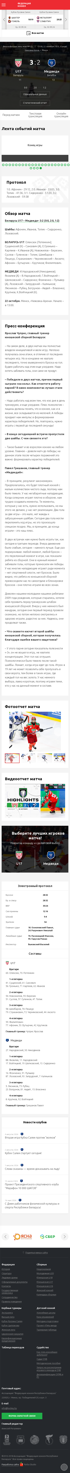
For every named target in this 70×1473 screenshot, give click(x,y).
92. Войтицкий (25, 1099)
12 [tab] (39, 165)
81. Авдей (26, 1089)
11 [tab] (36, 165)
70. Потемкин (27, 973)
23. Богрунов (13, 1089)
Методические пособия (48, 1363)
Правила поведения (12, 1301)
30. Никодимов (32, 1050)
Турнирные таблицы (46, 1330)
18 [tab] (58, 165)
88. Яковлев (12, 1060)
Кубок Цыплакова (10, 1325)
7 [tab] (23, 165)
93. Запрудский (30, 1076)
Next (65, 19)
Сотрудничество (10, 1297)
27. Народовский (14, 1050)
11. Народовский (28, 1060)
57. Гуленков (25, 999)
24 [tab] (37, 168)
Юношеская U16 (45, 1286)
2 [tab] (6, 165)
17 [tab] (55, 165)
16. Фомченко (13, 1073)
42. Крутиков (40, 1025)
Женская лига (8, 1330)
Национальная (44, 1269)
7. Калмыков (45, 1076)
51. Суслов (11, 999)
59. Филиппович (14, 1022)
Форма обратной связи (21, 1416)
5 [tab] (16, 165)
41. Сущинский (13, 983)
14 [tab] (45, 165)
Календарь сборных (46, 1294)
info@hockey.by (9, 1408)
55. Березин (29, 996)
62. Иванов (39, 986)
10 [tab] (32, 165)
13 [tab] (42, 165)
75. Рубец (24, 1086)
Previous (4, 19)
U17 (18, 71)
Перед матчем (11, 114)
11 (20, 80)
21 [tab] (68, 165)
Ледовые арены (10, 1277)
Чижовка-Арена (32, 50)
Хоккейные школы (46, 1313)
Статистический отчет (35, 103)
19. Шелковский (30, 1063)
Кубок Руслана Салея (12, 1321)
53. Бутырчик (26, 1025)
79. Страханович (14, 1012)
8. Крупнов (11, 1099)
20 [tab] (65, 165)
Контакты (6, 1286)
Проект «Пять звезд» (47, 1325)
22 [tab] (31, 168)
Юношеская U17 (45, 1282)
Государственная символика (10, 1291)
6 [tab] (19, 165)
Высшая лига (8, 1317)
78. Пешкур (28, 1009)
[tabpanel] (36, 148)
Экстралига (7, 1313)
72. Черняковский (33, 1012)
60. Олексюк (12, 973)
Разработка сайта (10, 1464)
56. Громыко (12, 986)
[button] (58, 731)
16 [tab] (52, 165)
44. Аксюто (50, 1012)
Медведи (51, 71)
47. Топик (37, 999)
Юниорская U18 (44, 1277)
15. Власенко (39, 1089)
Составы (35, 953)
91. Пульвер (28, 1073)
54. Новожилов (14, 996)
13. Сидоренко (47, 1063)
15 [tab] (49, 165)
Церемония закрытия (12, 1334)
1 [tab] (3, 165)
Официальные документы (15, 1282)
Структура (6, 1273)
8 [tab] (26, 165)
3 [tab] (10, 165)
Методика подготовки (47, 1321)
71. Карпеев (26, 986)
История (6, 1269)
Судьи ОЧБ (42, 1359)
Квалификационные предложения (12, 1339)
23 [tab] (34, 168)
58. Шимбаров (13, 1009)
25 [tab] (41, 168)
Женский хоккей (45, 1290)
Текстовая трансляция (35, 115)
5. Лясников (12, 1086)
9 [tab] (29, 165)
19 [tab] (62, 165)
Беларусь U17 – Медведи (21, 220)
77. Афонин (12, 1025)
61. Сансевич (29, 983)
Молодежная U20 (45, 1273)
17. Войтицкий (13, 1063)
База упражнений (45, 1317)
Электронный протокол (35, 885)
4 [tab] (13, 165)
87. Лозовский (13, 1076)
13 (53, 80)
